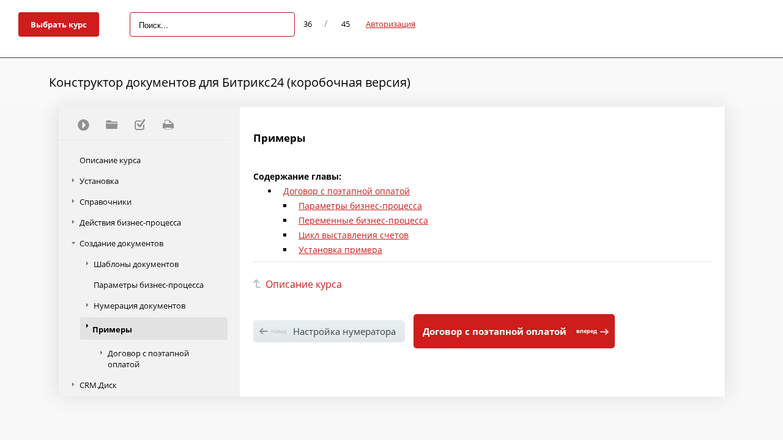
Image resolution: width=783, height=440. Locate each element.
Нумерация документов (139, 305)
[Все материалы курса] (111, 125)
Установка (99, 180)
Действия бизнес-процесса (130, 222)
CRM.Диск (98, 385)
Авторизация (390, 23)
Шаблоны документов (136, 264)
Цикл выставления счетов (354, 235)
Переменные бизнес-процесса (363, 220)
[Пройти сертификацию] (83, 125)
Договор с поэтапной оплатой (148, 359)
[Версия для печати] (168, 125)
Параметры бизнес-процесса (149, 284)
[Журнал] (139, 125)
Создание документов (121, 243)
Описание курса (110, 160)
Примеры (112, 329)
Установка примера (340, 249)
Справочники (106, 201)
